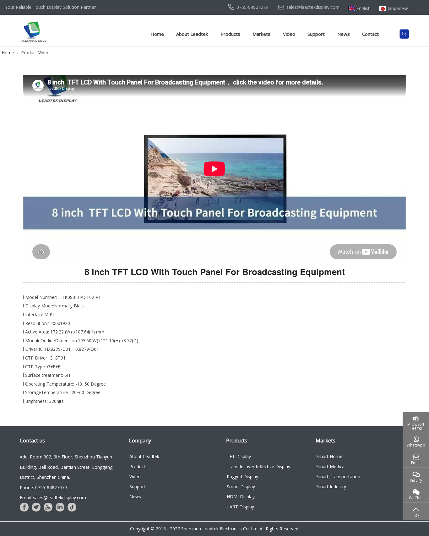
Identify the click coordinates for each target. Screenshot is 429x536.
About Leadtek (192, 34)
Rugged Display (242, 476)
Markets (261, 34)
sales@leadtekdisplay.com (312, 7)
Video (289, 34)
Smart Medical (330, 466)
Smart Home (329, 456)
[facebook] (24, 507)
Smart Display (241, 487)
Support (316, 34)
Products (230, 34)
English (363, 8)
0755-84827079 (252, 7)
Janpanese (398, 8)
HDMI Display (241, 497)
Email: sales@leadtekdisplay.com (53, 498)
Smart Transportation (338, 476)
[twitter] (36, 507)
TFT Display (239, 456)
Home (157, 34)
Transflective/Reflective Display (258, 466)
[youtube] (48, 507)
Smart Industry (331, 487)
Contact (370, 34)
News (343, 34)
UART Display (240, 507)
